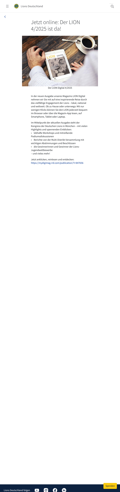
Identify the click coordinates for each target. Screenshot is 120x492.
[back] (5, 16)
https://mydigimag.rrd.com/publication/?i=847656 (57, 163)
